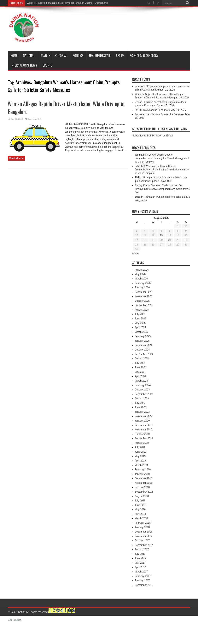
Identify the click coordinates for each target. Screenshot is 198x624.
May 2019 (140, 456)
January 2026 (142, 287)
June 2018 (140, 505)
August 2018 (142, 496)
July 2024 (140, 363)
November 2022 (143, 416)
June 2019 (140, 451)
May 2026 (140, 274)
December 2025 (143, 291)
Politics (78, 55)
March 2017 (141, 571)
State (43, 55)
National (29, 55)
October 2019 (142, 434)
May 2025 (140, 323)
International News (24, 65)
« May (135, 253)
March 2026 (141, 278)
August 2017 (142, 549)
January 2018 (142, 527)
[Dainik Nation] (23, 39)
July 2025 (140, 314)
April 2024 (140, 376)
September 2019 (144, 438)
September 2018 (144, 491)
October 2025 (142, 300)
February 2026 (143, 283)
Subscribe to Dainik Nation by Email (152, 135)
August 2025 (142, 309)
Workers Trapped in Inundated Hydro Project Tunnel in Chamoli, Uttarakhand (67, 3)
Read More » (16, 158)
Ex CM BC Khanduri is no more (152, 109)
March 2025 (141, 331)
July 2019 (140, 447)
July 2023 (140, 402)
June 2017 (140, 558)
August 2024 (142, 358)
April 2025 (140, 327)
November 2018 (143, 482)
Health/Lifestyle (99, 55)
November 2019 (143, 429)
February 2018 (143, 522)
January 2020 (142, 420)
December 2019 (143, 425)
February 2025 (143, 336)
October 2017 (142, 540)
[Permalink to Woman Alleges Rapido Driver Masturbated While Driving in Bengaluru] (35, 152)
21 (169, 240)
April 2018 (140, 513)
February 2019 (143, 469)
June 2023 (140, 407)
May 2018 (140, 509)
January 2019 (142, 473)
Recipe (120, 55)
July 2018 (140, 500)
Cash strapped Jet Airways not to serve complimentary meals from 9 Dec (162, 189)
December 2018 (143, 478)
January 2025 (142, 340)
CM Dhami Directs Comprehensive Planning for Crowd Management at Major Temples (162, 158)
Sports (47, 65)
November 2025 (143, 296)
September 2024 (144, 354)
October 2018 (142, 487)
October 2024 (142, 349)
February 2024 (143, 385)
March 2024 (141, 380)
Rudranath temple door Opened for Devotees (159, 114)
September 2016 (144, 584)
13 (161, 235)
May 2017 (140, 562)
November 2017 (143, 536)
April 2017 (140, 567)
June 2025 (140, 318)
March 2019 (141, 465)
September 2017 (144, 545)
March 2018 (141, 518)
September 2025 (144, 305)
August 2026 (142, 269)
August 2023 (142, 398)
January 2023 (142, 411)
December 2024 (143, 345)
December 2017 (143, 531)
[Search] (187, 3)
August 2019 (142, 442)
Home (13, 55)
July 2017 (140, 553)
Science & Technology (144, 55)
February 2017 (143, 576)
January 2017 (142, 580)
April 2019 (140, 460)
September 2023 (144, 394)
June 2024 (140, 367)
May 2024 (140, 371)
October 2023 (142, 389)
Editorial (61, 55)
